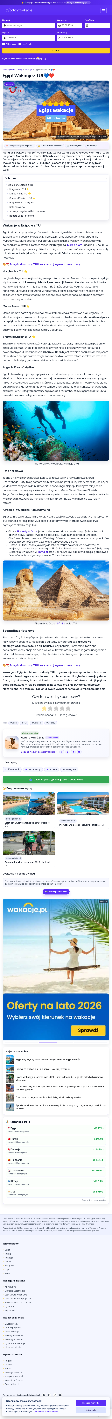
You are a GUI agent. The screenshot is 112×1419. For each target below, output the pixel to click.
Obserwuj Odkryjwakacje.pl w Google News (58, 779)
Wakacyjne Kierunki (14, 1339)
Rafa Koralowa (17, 207)
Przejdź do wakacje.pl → (78, 2)
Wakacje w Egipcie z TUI (20, 184)
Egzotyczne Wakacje (15, 1343)
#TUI (24, 722)
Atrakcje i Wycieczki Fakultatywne (27, 211)
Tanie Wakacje (12, 1331)
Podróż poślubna (13, 1327)
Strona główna (9, 70)
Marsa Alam (74, 245)
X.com (53, 769)
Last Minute (27, 44)
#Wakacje (36, 722)
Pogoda (9, 1360)
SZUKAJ (56, 50)
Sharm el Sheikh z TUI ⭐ (22, 198)
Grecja (8, 1261)
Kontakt (8, 1368)
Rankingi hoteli (12, 1384)
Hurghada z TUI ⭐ (19, 189)
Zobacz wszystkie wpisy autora (38, 751)
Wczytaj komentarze (56, 892)
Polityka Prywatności (14, 1376)
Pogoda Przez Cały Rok (22, 202)
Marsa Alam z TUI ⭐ (20, 193)
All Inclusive (11, 44)
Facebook (13, 769)
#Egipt (13, 722)
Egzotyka (9, 1306)
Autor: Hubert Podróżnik (50, 145)
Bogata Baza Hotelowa (21, 215)
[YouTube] (79, 752)
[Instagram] (67, 752)
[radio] (44, 709)
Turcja (8, 1253)
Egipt (7, 1249)
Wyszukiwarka (12, 1323)
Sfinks (61, 623)
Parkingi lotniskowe (14, 1335)
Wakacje (28, 70)
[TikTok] (73, 752)
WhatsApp (35, 769)
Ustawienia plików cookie (46, 1411)
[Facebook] (61, 752)
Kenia (7, 1273)
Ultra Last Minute (13, 1347)
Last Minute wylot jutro (16, 1294)
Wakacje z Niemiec (14, 1372)
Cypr (7, 1269)
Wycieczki (10, 1310)
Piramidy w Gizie (26, 531)
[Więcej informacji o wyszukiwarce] (45, 59)
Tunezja (9, 1257)
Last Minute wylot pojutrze (18, 1298)
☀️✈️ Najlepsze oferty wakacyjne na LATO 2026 (43, 2)
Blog (20, 70)
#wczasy (50, 722)
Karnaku (42, 552)
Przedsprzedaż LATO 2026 (18, 1302)
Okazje (8, 1364)
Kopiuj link (71, 769)
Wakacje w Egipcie (14, 1380)
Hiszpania (9, 1265)
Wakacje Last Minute (15, 1290)
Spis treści (11, 178)
